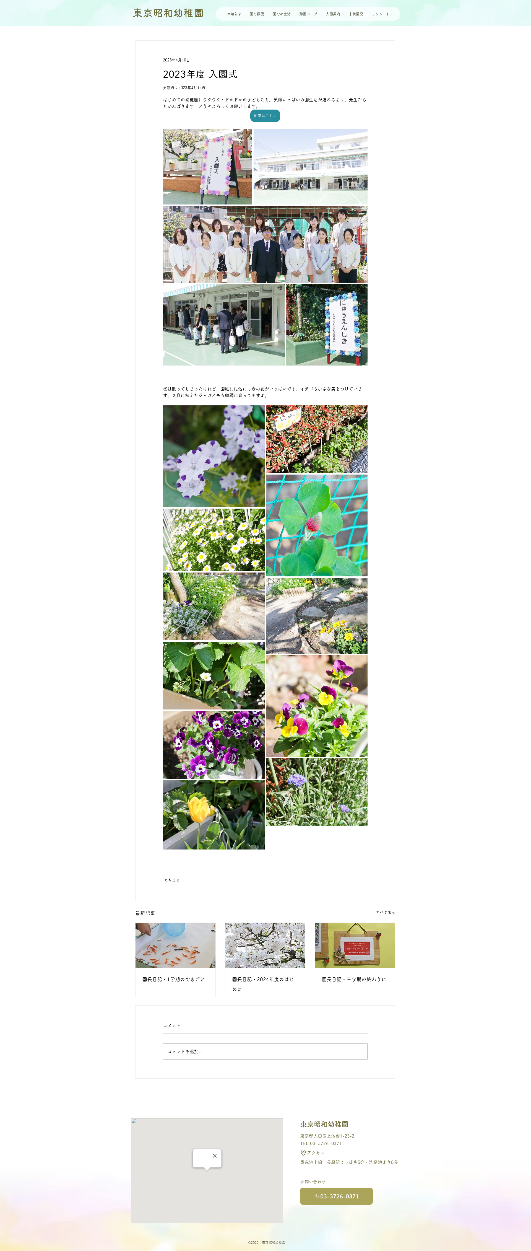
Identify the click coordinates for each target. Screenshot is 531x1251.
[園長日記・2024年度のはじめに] (265, 945)
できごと (171, 880)
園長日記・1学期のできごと (173, 979)
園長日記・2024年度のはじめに (263, 984)
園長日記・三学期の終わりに (354, 979)
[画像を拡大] (207, 166)
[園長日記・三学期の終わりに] (355, 945)
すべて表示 (385, 912)
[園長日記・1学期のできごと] (175, 945)
